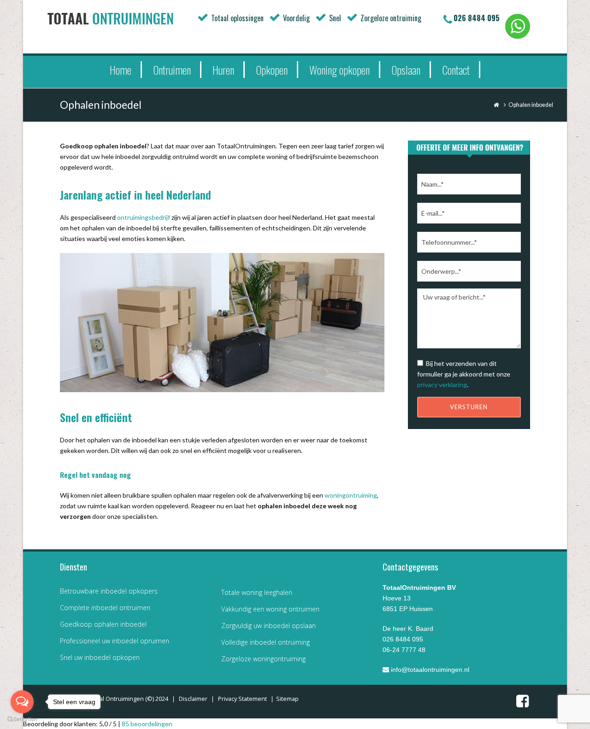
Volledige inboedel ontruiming (265, 642)
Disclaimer (193, 698)
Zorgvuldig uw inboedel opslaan (268, 625)
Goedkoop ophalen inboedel (103, 624)
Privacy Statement (242, 698)
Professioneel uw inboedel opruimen (114, 640)
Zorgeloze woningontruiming (263, 658)
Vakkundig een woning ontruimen (270, 609)
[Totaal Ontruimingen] (124, 18)
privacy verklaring (442, 384)
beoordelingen (147, 724)
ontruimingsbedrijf (143, 217)
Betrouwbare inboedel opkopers (109, 591)
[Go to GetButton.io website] (22, 720)
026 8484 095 (477, 18)
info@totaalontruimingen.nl (429, 669)
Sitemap (287, 698)
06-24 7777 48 (404, 649)
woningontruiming (350, 495)
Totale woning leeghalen (256, 592)
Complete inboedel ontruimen (105, 607)
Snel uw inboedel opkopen (100, 657)
